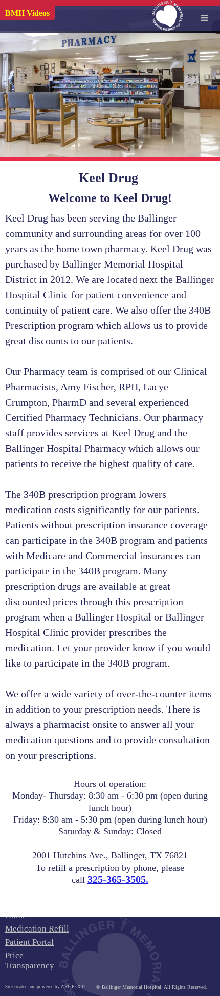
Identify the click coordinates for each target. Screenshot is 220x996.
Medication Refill (37, 929)
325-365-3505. (117, 879)
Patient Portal (29, 942)
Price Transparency (29, 960)
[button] (204, 15)
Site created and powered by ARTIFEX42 (45, 986)
